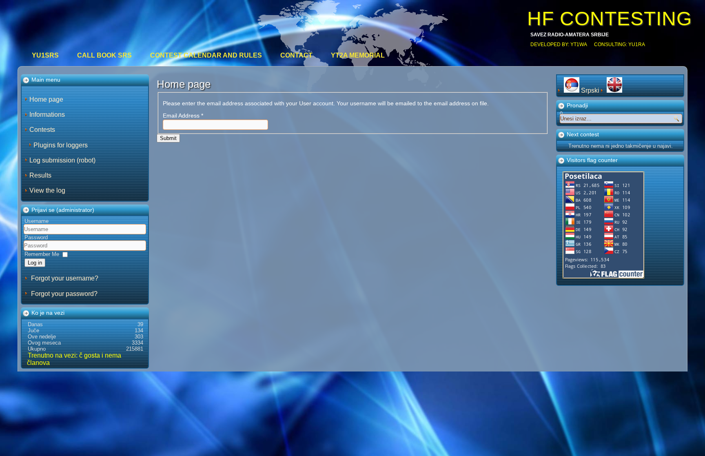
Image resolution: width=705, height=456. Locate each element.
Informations (47, 114)
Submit (168, 138)
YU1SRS (45, 55)
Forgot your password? (64, 293)
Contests (42, 129)
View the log (47, 190)
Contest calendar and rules (206, 55)
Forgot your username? (64, 278)
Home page (46, 99)
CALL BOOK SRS (104, 55)
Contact (296, 55)
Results (40, 175)
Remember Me (41, 254)
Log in (35, 263)
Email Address (183, 115)
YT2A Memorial (358, 55)
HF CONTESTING (609, 18)
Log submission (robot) (62, 160)
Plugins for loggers (60, 145)
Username (36, 221)
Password (36, 237)
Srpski (590, 90)
